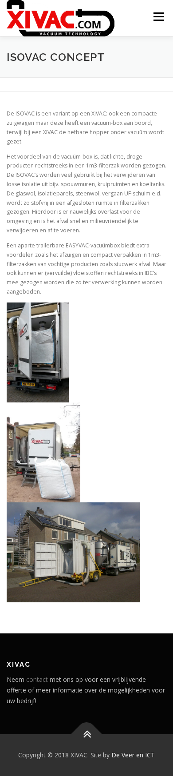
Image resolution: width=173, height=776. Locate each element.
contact (37, 679)
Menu (158, 16)
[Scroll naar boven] (86, 734)
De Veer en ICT (133, 755)
